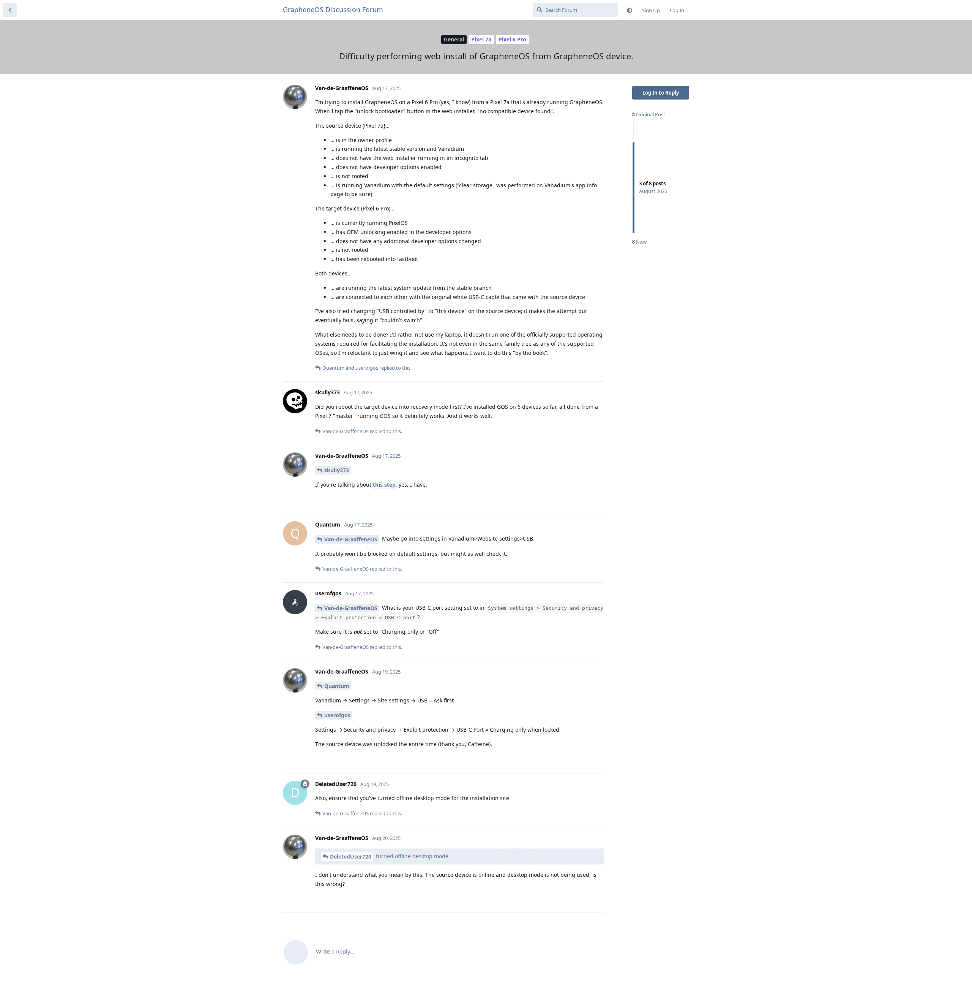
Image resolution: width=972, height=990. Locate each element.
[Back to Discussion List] (10, 10)
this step (384, 484)
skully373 (336, 470)
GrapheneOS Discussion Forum (333, 9)
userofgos (337, 715)
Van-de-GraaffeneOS (350, 539)
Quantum (336, 686)
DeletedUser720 (350, 856)
